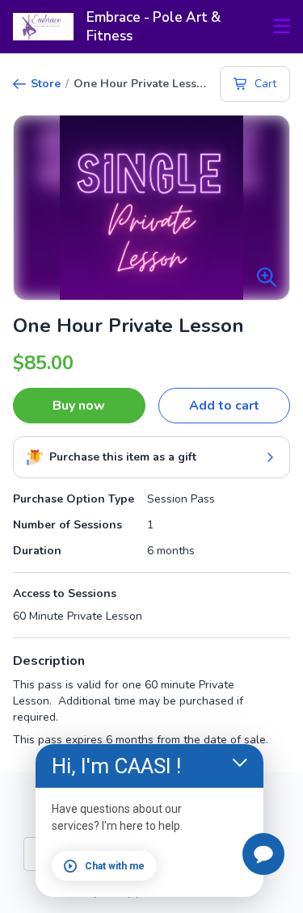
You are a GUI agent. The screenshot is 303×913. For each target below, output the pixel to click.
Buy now (79, 405)
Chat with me (115, 866)
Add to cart (224, 405)
